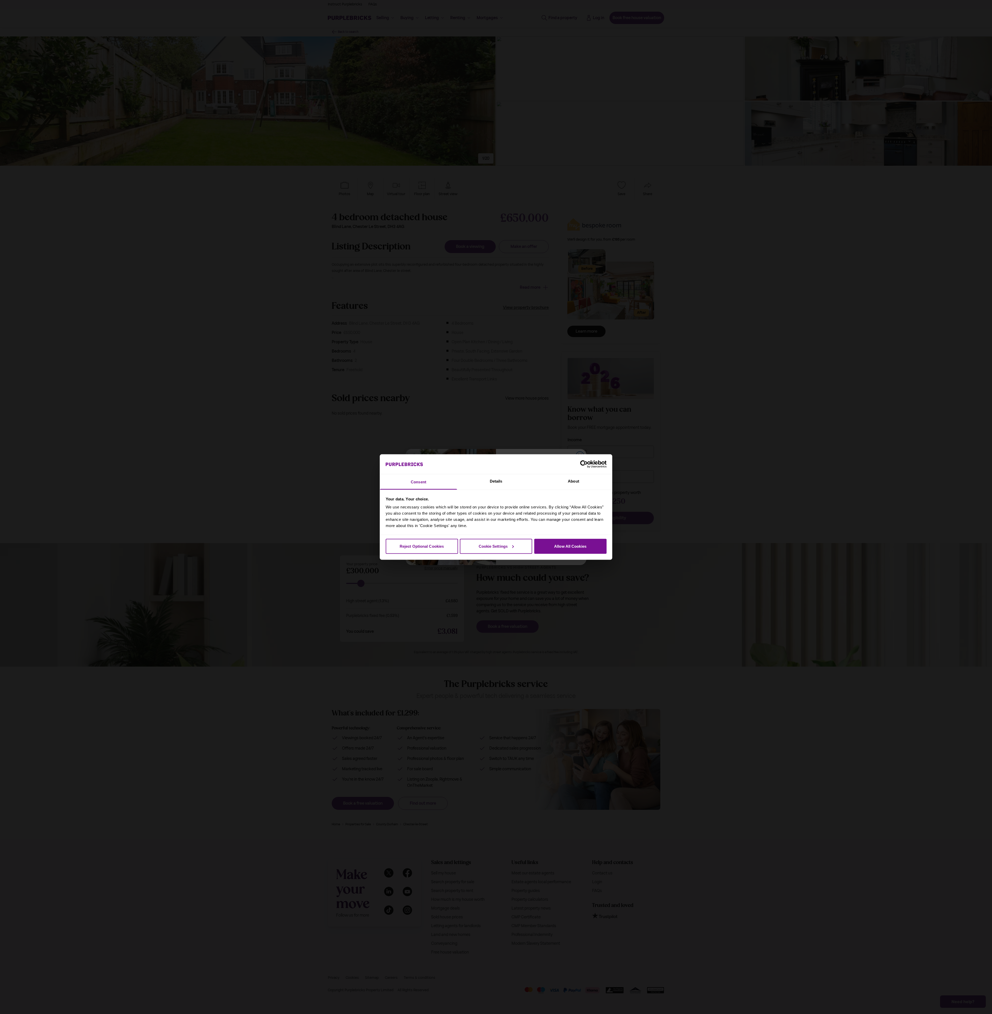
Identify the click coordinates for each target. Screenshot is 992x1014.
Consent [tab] (418, 482)
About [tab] (573, 481)
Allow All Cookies (570, 546)
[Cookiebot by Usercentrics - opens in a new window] (584, 464)
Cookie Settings (493, 546)
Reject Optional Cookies (422, 546)
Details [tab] (496, 481)
